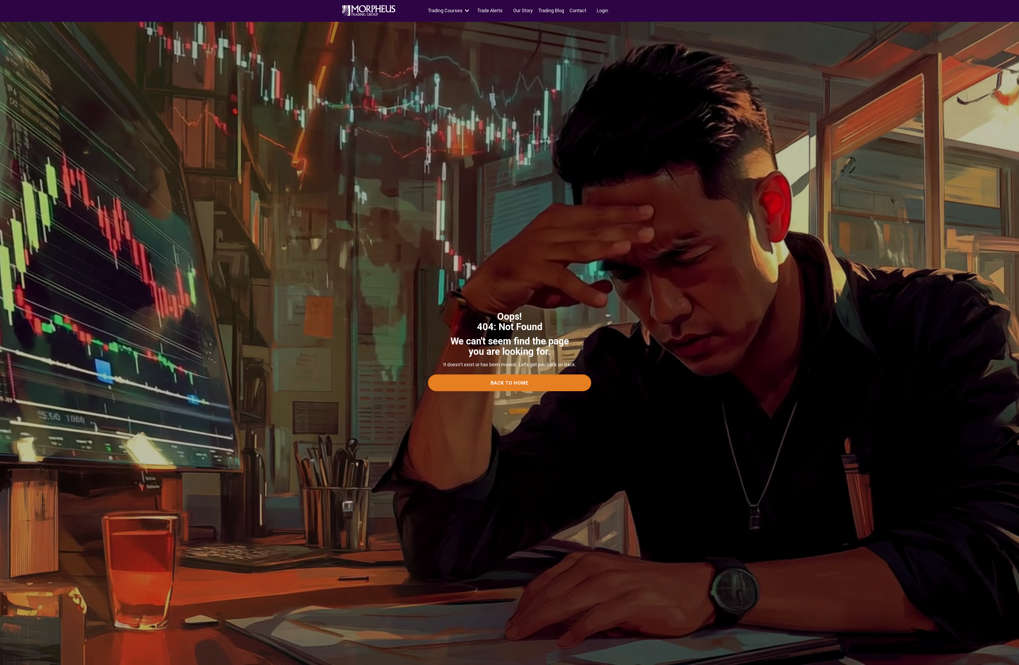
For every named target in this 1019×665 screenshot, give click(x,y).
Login (602, 10)
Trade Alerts (490, 10)
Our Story (523, 10)
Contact (577, 10)
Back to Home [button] (510, 383)
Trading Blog (551, 10)
